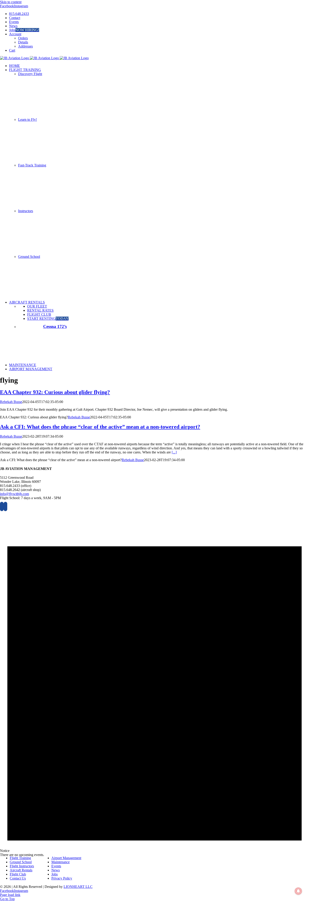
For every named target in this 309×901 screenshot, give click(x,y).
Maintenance (60, 862)
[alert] (154, 683)
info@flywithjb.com (14, 494)
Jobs (54, 874)
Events (56, 866)
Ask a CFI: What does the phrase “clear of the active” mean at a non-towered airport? (100, 427)
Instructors (25, 211)
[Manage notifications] (298, 891)
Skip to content (10, 2)
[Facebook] (2, 506)
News (55, 870)
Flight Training (20, 858)
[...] (174, 452)
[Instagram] (5, 506)
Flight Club (18, 874)
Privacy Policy (61, 878)
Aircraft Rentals (21, 870)
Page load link (10, 895)
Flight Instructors (22, 866)
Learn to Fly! (27, 119)
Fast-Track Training (32, 165)
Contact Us (18, 878)
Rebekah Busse (11, 402)
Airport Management (66, 858)
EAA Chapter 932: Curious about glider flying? (55, 392)
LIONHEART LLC (78, 887)
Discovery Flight (30, 74)
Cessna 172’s (55, 326)
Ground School (29, 256)
